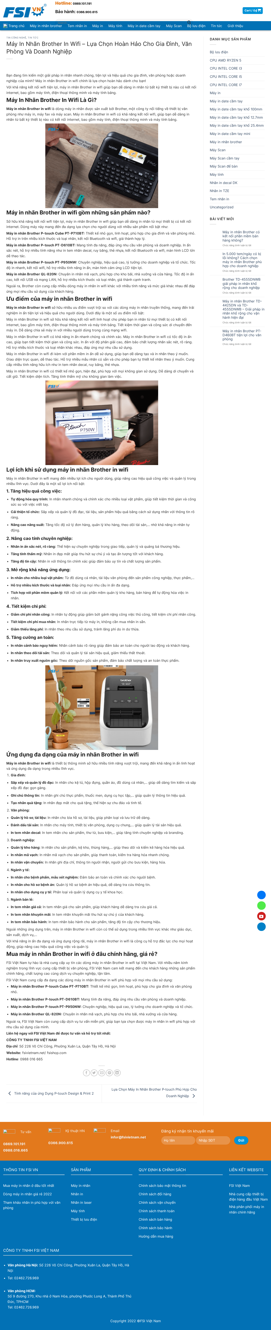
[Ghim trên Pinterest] (109, 1072)
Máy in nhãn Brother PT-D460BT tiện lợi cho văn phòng (242, 335)
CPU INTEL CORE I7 (226, 85)
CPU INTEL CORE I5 (226, 76)
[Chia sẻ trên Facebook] (86, 1072)
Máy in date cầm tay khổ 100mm (236, 109)
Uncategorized (222, 207)
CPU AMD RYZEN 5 (225, 60)
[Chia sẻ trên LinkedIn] (117, 1072)
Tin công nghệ (16, 37)
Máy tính (217, 174)
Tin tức (33, 37)
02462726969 (261, 905)
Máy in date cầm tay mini (230, 134)
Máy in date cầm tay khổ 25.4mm (237, 125)
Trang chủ (16, 26)
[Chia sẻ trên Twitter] (94, 1072)
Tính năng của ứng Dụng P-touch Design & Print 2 (53, 1093)
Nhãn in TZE (219, 191)
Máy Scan (217, 150)
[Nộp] (189, 22)
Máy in (215, 93)
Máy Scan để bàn (224, 166)
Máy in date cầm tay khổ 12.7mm (236, 117)
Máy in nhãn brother (46, 26)
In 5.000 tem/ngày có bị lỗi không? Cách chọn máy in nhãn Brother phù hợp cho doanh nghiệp (242, 260)
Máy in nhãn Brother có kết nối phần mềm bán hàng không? (241, 236)
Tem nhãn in (219, 199)
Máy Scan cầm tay (224, 158)
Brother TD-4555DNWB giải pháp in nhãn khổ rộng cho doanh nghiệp (241, 283)
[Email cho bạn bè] (101, 1072)
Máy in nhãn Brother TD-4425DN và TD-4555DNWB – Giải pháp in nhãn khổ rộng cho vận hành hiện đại (243, 309)
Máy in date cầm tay (226, 101)
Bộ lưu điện (219, 52)
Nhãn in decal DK (223, 183)
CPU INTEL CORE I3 (226, 68)
